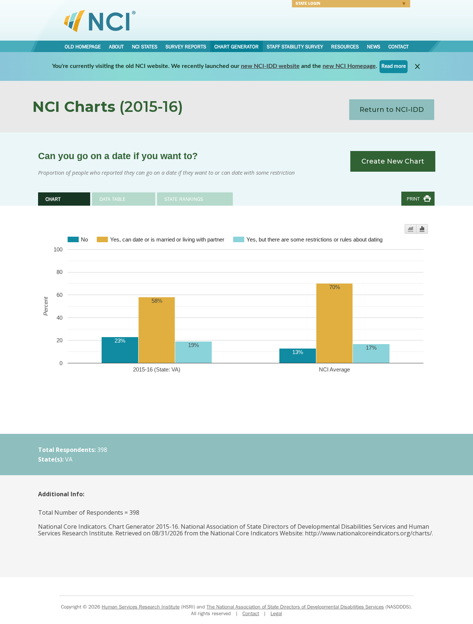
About (116, 46)
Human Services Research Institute (141, 607)
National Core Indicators (100, 20)
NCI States (144, 46)
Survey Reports (186, 46)
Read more (393, 66)
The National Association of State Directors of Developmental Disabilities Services (295, 607)
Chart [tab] (53, 199)
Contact (398, 46)
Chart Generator (236, 46)
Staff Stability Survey (295, 46)
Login (349, 4)
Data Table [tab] (112, 199)
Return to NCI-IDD (392, 110)
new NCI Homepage (349, 66)
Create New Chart (392, 161)
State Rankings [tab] (183, 199)
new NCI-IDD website (270, 66)
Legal (276, 613)
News (373, 46)
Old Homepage (83, 46)
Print (413, 198)
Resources (345, 46)
